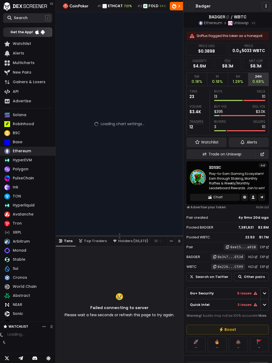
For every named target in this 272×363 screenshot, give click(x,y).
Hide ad (262, 207)
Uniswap (241, 23)
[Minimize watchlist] (44, 315)
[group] (227, 330)
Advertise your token (208, 207)
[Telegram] (21, 358)
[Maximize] (179, 241)
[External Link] (262, 154)
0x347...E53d (230, 257)
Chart (218, 197)
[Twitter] (7, 358)
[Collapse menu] (52, 3)
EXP (262, 247)
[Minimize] (171, 241)
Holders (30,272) (133, 240)
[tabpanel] (227, 110)
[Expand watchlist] (52, 315)
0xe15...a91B (243, 247)
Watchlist (18, 315)
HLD (251, 257)
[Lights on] (49, 358)
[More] (266, 6)
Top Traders (95, 240)
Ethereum (213, 23)
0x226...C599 (230, 267)
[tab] (196, 79)
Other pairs (254, 276)
